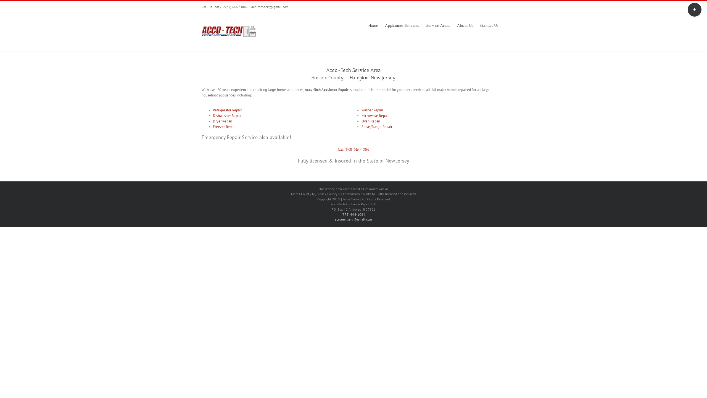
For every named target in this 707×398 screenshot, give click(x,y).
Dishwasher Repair (227, 115)
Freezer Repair (224, 126)
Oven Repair (371, 121)
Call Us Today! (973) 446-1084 (224, 7)
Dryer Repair (222, 121)
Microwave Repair (375, 115)
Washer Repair (372, 110)
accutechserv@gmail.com (270, 7)
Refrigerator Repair (227, 110)
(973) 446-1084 (353, 214)
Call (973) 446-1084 (353, 149)
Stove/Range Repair (377, 126)
